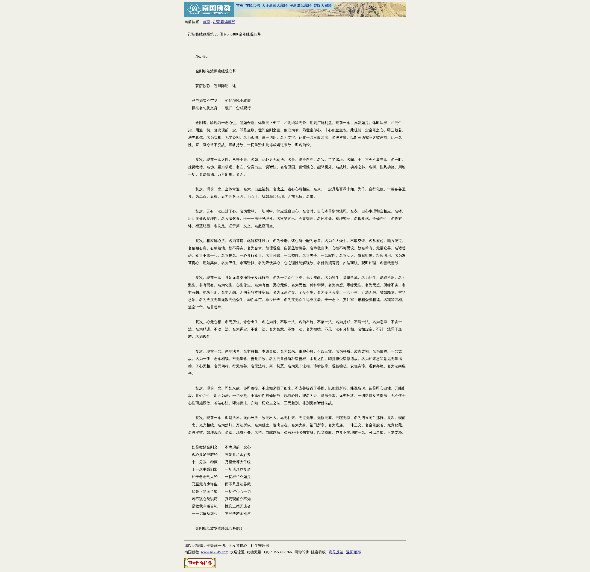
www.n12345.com (214, 552)
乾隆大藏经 (322, 5)
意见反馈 (336, 552)
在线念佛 (252, 5)
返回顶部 (353, 552)
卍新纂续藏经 (300, 5)
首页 (239, 5)
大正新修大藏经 (275, 5)
